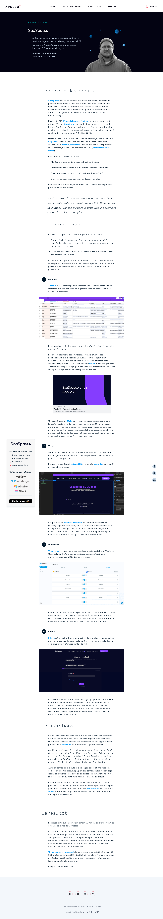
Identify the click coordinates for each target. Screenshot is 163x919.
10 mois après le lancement (61, 852)
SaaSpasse (53, 101)
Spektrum (69, 124)
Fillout (51, 638)
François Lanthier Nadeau (75, 121)
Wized (51, 792)
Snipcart (52, 142)
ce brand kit (76, 464)
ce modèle (98, 464)
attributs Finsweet (73, 523)
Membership (93, 789)
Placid (92, 364)
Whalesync (53, 551)
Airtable (52, 286)
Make (69, 421)
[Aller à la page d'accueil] (13, 6)
